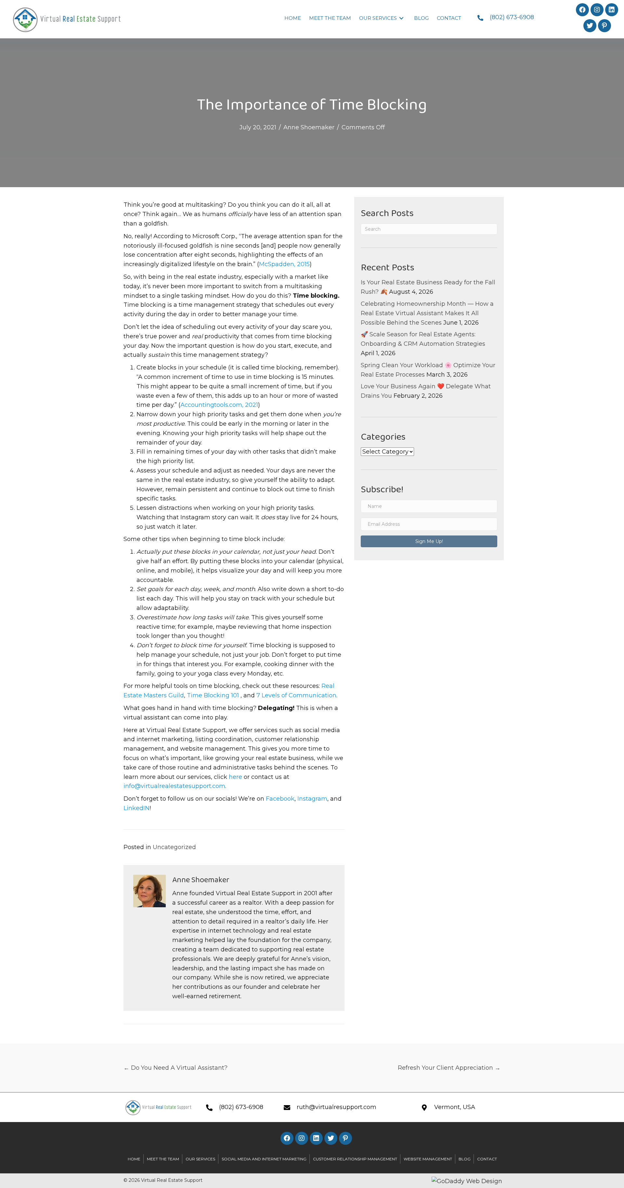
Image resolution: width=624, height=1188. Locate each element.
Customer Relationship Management (355, 1158)
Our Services (200, 1158)
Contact (487, 1158)
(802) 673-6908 (512, 17)
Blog (465, 1158)
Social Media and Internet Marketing (264, 1158)
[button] (582, 9)
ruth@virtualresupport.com (336, 1107)
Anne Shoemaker (308, 127)
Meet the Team (163, 1158)
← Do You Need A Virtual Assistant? (176, 1067)
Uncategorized (174, 847)
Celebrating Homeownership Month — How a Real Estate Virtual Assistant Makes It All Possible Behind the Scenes (427, 313)
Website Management (428, 1158)
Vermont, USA (454, 1107)
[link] (292, 18)
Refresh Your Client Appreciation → (449, 1067)
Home (134, 1158)
